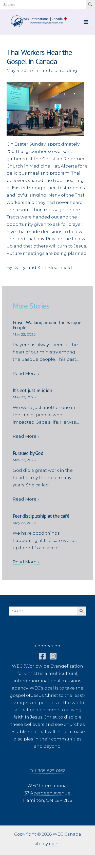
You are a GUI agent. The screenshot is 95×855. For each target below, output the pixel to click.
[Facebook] (42, 656)
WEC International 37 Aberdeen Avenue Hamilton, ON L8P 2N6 (47, 793)
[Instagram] (53, 656)
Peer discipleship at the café (41, 516)
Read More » (26, 373)
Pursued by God (28, 453)
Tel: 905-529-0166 (47, 770)
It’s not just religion (32, 390)
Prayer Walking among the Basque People (47, 325)
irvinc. (55, 843)
